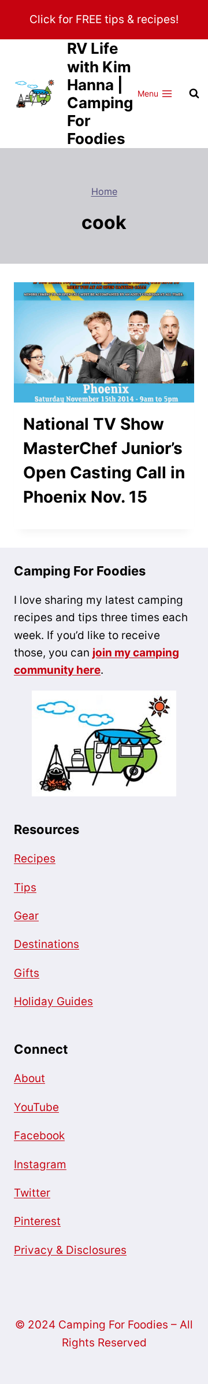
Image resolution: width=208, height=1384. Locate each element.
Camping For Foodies (80, 570)
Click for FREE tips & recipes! (104, 19)
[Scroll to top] (30, 1342)
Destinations (46, 944)
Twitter (32, 1193)
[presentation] (104, 342)
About (29, 1078)
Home (104, 191)
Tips (25, 887)
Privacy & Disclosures (70, 1250)
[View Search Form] (194, 93)
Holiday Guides (53, 1001)
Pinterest (37, 1221)
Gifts (26, 973)
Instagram (40, 1164)
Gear (26, 915)
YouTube (36, 1107)
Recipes (34, 858)
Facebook (39, 1135)
